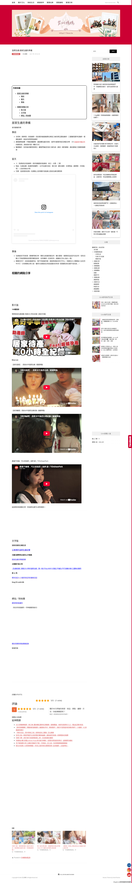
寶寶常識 (96, 279)
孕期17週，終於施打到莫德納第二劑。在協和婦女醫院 (34, 738)
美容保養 (97, 291)
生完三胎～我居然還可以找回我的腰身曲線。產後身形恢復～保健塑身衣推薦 (42, 735)
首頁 (13, 2)
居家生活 (97, 282)
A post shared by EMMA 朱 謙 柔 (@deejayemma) (44, 240)
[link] (79, 142)
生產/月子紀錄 (99, 256)
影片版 (23, 110)
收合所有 (101, 247)
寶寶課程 (59, 2)
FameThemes (116, 877)
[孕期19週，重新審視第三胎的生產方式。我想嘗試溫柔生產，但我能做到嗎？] (23, 837)
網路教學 (40, 2)
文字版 (23, 113)
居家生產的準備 (23, 93)
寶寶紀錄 (97, 277)
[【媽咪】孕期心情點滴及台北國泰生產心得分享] (74, 837)
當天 (22, 99)
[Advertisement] (49, 70)
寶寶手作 (96, 275)
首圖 (95, 273)
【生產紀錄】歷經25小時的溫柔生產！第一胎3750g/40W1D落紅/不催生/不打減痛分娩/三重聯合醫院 (46, 568)
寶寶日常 (69, 2)
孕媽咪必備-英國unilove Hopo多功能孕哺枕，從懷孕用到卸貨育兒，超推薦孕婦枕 (44, 740)
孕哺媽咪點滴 (16, 54)
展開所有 (94, 247)
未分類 (96, 249)
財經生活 (31, 2)
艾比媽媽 (25, 54)
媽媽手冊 (98, 259)
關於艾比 (21, 2)
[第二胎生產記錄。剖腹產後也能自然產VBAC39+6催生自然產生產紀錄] (49, 837)
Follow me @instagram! (67, 874)
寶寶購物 (97, 270)
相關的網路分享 (23, 107)
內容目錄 (16, 88)
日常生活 (98, 254)
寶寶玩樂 (50, 2)
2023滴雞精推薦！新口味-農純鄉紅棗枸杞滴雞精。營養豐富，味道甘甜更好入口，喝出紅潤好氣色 (49, 725)
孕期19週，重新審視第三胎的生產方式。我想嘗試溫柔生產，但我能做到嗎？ (23, 848)
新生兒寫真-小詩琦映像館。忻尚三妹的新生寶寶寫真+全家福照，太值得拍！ (42, 746)
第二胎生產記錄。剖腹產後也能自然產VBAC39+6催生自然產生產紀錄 (48, 847)
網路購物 (96, 289)
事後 (22, 102)
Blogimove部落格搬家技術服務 (122, 882)
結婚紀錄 (96, 263)
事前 (22, 96)
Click (130, 441)
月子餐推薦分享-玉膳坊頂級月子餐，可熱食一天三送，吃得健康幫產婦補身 (41, 743)
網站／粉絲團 (26, 116)
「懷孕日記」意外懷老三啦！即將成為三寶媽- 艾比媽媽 (35, 733)
